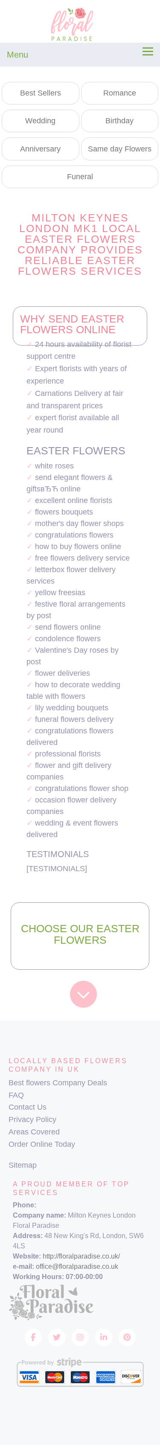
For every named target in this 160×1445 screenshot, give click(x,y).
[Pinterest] (127, 1337)
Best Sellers (40, 93)
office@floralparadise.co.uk (77, 1266)
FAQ (16, 1095)
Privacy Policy (32, 1119)
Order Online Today (42, 1144)
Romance (119, 93)
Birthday (119, 120)
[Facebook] (33, 1337)
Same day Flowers (119, 149)
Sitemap (23, 1165)
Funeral (80, 176)
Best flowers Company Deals (58, 1083)
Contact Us (28, 1107)
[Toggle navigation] (148, 51)
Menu (17, 54)
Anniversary (40, 149)
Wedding (40, 120)
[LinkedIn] (103, 1337)
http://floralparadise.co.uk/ (81, 1256)
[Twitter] (56, 1337)
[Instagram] (80, 1337)
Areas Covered (34, 1132)
